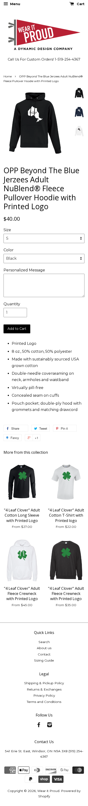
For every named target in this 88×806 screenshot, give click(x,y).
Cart (80, 4)
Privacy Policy (44, 695)
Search (44, 642)
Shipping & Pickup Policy (44, 683)
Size (7, 230)
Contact (44, 654)
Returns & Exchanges (44, 689)
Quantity (12, 304)
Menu (14, 4)
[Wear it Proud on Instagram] (49, 725)
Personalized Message (24, 270)
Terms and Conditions (44, 702)
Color (9, 250)
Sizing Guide (44, 660)
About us (44, 648)
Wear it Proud (48, 791)
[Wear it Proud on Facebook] (38, 725)
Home (8, 76)
